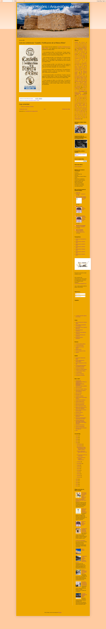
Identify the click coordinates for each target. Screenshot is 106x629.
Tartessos (77, 115)
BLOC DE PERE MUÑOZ (81, 197)
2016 (77, 442)
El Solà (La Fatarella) (80, 368)
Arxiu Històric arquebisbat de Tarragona (81, 325)
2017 (77, 441)
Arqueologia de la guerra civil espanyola (81, 391)
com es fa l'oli (77, 57)
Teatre (82, 115)
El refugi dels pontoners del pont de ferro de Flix (84, 530)
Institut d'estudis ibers (80, 401)
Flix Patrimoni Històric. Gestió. (80, 76)
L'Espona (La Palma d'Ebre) (81, 369)
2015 (77, 479)
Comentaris (78, 296)
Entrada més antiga (66, 109)
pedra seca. (82, 106)
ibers (77, 430)
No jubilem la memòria (80, 375)
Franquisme (78, 86)
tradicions (84, 116)
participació (79, 103)
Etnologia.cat (78, 394)
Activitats (76, 42)
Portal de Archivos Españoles (79, 338)
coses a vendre (78, 59)
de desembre (79, 444)
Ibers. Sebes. (81, 89)
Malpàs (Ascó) (78, 349)
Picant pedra (78, 413)
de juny (78, 468)
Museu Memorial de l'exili (81, 405)
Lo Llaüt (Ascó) (79, 372)
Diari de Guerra (79, 393)
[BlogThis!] (37, 98)
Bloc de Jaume (79, 206)
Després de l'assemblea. (80, 540)
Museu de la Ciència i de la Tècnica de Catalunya (81, 408)
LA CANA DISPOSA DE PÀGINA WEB (84, 595)
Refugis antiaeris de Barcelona (80, 416)
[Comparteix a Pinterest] (41, 98)
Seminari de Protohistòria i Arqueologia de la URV (81, 418)
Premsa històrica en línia (80, 350)
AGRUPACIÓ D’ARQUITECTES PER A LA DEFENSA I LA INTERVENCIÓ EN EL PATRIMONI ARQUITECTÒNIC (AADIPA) (81, 383)
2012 (77, 484)
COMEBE (83, 57)
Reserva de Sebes (79, 110)
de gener (79, 477)
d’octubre (79, 461)
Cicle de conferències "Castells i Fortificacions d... (81, 458)
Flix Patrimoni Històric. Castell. (34, 100)
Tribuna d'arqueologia (80, 426)
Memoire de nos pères (80, 402)
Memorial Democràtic (80, 404)
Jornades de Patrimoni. (81, 94)
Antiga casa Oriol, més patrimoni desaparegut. (84, 510)
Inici (45, 109)
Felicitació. (78, 64)
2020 (77, 435)
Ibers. (78, 88)
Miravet (84, 99)
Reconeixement (78, 109)
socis (86, 114)
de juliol (78, 466)
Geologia (84, 86)
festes (82, 64)
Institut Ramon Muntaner (80, 400)
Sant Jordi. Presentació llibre (80, 112)
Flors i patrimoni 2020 (83, 208)
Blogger (59, 612)
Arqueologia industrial (78, 43)
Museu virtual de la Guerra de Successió (81, 410)
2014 (77, 480)
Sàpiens (77, 352)
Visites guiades (78, 118)
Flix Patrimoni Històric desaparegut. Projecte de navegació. (81, 70)
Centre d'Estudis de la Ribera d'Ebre (80, 361)
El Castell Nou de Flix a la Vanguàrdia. (82, 455)
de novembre (79, 445)
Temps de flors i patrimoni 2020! (83, 523)
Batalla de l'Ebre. (83, 48)
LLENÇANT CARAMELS (80, 226)
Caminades (83, 52)
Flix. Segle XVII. (84, 83)
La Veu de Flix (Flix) (79, 345)
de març (78, 473)
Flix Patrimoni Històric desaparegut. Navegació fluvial (81, 68)
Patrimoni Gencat (79, 412)
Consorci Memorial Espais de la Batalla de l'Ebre (81, 366)
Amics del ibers (79, 387)
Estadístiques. (84, 63)
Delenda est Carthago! (80, 225)
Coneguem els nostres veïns (80, 58)
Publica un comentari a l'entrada (27, 106)
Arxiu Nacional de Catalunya (79, 330)
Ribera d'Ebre (82, 111)
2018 (77, 439)
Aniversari (83, 42)
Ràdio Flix (78, 192)
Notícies (80, 100)
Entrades (78, 294)
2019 (77, 437)
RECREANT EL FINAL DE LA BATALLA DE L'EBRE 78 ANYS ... (81, 448)
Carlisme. (76, 53)
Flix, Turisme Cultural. (80, 216)
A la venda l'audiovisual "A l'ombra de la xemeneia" (84, 583)
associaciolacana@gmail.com (80, 283)
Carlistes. (81, 53)
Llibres (81, 98)
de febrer (79, 475)
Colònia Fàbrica (82, 55)
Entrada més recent (23, 109)
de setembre (79, 463)
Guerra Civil (77, 87)
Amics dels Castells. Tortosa (81, 389)
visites (84, 117)
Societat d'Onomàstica (80, 424)
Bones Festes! (83, 550)
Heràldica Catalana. (80, 396)
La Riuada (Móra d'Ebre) (80, 344)
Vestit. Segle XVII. (78, 117)
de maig (78, 470)
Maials (80, 99)
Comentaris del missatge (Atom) (31, 111)
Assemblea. (79, 47)
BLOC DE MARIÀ (79, 229)
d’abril (78, 471)
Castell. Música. (80, 54)
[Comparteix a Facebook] (40, 98)
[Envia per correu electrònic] (36, 98)
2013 (77, 482)
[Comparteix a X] (38, 98)
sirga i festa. (81, 114)
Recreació (85, 109)
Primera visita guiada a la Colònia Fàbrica (84, 572)
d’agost (78, 465)
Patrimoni (84, 103)
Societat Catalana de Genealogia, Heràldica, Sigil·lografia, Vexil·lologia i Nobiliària (81, 422)
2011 (77, 486)
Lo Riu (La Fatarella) (80, 373)
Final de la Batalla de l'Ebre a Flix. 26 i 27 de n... (82, 452)
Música (76, 100)
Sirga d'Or (76, 114)
